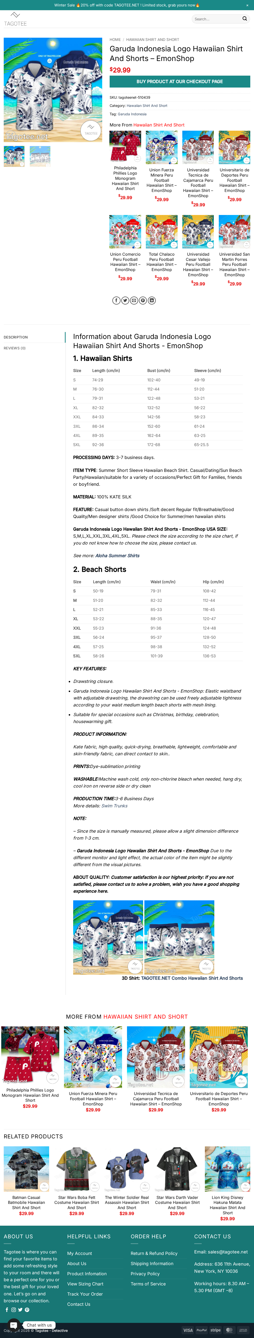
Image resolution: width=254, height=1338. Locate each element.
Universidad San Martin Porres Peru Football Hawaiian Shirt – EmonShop (234, 264)
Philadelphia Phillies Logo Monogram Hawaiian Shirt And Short (125, 178)
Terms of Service (148, 1283)
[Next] (94, 90)
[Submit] (244, 19)
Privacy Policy (145, 1273)
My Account (79, 1253)
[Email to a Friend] (134, 301)
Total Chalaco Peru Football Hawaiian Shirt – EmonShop (162, 262)
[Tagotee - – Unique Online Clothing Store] (28, 19)
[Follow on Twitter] (20, 1310)
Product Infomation (87, 1273)
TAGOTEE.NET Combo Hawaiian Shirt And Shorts (192, 978)
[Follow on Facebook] (7, 1310)
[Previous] (11, 90)
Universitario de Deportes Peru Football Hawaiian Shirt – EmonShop (235, 180)
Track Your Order (85, 1294)
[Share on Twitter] (125, 301)
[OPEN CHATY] (14, 1325)
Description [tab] (16, 337)
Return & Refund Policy (154, 1253)
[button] (10, 135)
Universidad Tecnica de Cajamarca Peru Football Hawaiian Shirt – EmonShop (198, 182)
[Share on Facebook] (116, 301)
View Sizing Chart (85, 1283)
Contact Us (78, 1304)
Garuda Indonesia (132, 114)
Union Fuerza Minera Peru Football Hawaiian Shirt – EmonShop (162, 180)
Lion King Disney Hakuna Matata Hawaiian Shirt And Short (227, 1205)
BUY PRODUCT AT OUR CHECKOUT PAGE (180, 81)
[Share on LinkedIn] (152, 301)
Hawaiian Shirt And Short (152, 39)
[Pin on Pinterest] (143, 301)
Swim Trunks (114, 805)
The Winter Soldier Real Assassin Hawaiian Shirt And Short (127, 1202)
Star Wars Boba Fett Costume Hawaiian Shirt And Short (76, 1202)
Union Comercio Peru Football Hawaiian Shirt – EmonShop (125, 262)
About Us (76, 1263)
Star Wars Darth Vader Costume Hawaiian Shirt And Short (177, 1202)
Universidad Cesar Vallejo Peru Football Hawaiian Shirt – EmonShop (198, 264)
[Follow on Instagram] (13, 1310)
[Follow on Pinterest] (27, 1310)
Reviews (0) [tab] (15, 348)
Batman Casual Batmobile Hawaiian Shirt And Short (26, 1202)
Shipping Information (152, 1263)
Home (115, 39)
